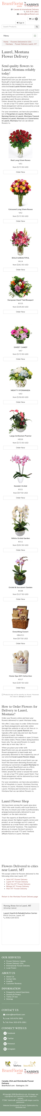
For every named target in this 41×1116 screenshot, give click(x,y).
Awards (9, 981)
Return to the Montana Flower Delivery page (20, 896)
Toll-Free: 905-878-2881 (15, 1022)
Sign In (21, 23)
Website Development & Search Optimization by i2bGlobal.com (20, 1106)
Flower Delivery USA (14, 963)
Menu (6, 35)
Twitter (10, 1038)
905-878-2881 (32, 12)
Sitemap (9, 999)
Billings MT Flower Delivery (17, 886)
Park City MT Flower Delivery (18, 884)
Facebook (11, 1033)
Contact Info (11, 979)
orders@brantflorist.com (29, 14)
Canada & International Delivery (26, 9)
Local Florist (11, 968)
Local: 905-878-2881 (14, 1018)
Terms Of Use (12, 997)
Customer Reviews (14, 983)
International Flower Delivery (18, 965)
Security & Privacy (13, 994)
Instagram (11, 1049)
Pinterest (11, 1043)
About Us (10, 976)
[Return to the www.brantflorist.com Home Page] (20, 4)
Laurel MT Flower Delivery (17, 882)
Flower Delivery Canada (15, 961)
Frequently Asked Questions (17, 992)
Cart (34, 19)
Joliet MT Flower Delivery (16, 879)
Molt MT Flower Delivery (16, 888)
